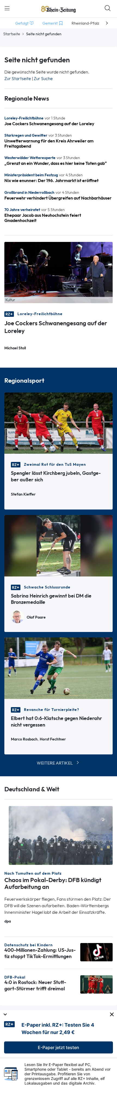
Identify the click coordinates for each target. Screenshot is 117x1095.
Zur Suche (43, 78)
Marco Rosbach (24, 739)
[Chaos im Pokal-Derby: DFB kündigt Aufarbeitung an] (61, 835)
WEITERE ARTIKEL (55, 763)
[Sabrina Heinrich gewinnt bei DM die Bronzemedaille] (58, 545)
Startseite (11, 33)
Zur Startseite (17, 78)
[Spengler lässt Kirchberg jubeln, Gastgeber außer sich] (58, 423)
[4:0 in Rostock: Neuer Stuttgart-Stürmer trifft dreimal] (96, 984)
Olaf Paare (36, 617)
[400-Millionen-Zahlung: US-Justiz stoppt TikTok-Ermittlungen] (96, 952)
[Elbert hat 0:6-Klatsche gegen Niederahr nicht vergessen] (58, 668)
